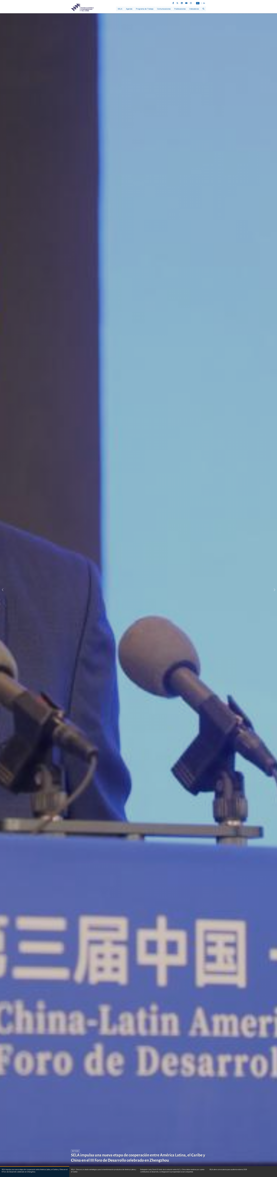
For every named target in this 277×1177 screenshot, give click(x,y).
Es (198, 3)
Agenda (129, 9)
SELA (120, 9)
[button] (274, 589)
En (204, 3)
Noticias (75, 1151)
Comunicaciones (164, 9)
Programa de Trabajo (144, 9)
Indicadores (194, 9)
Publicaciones (180, 9)
